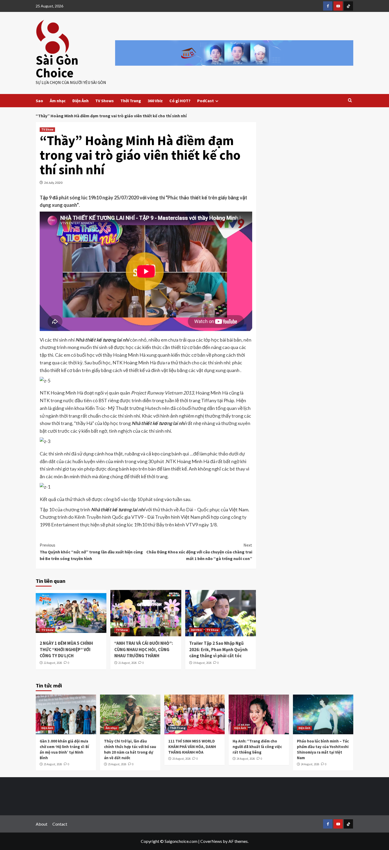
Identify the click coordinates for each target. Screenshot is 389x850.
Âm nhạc (58, 100)
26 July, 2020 (53, 183)
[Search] (350, 100)
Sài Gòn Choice (57, 66)
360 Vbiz (155, 100)
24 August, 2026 (246, 758)
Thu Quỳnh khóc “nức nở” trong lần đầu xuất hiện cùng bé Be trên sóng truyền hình (91, 551)
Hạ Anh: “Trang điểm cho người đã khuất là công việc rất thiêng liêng (257, 747)
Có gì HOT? (180, 100)
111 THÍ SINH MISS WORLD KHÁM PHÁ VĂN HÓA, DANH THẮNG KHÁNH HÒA (192, 747)
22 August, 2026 (53, 663)
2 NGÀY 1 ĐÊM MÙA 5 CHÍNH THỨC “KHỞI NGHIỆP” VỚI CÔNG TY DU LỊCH (66, 649)
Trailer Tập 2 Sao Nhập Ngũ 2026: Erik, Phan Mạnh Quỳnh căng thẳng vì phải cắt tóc (218, 649)
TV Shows (104, 100)
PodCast (205, 100)
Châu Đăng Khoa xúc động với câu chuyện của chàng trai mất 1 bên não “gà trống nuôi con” (199, 551)
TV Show (47, 129)
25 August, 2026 (53, 764)
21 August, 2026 (127, 663)
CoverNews (211, 841)
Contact (59, 823)
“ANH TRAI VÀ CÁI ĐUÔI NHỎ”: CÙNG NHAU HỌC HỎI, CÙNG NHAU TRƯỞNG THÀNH (143, 649)
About (41, 823)
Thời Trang (130, 100)
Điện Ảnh (80, 100)
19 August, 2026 (202, 663)
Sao (39, 100)
